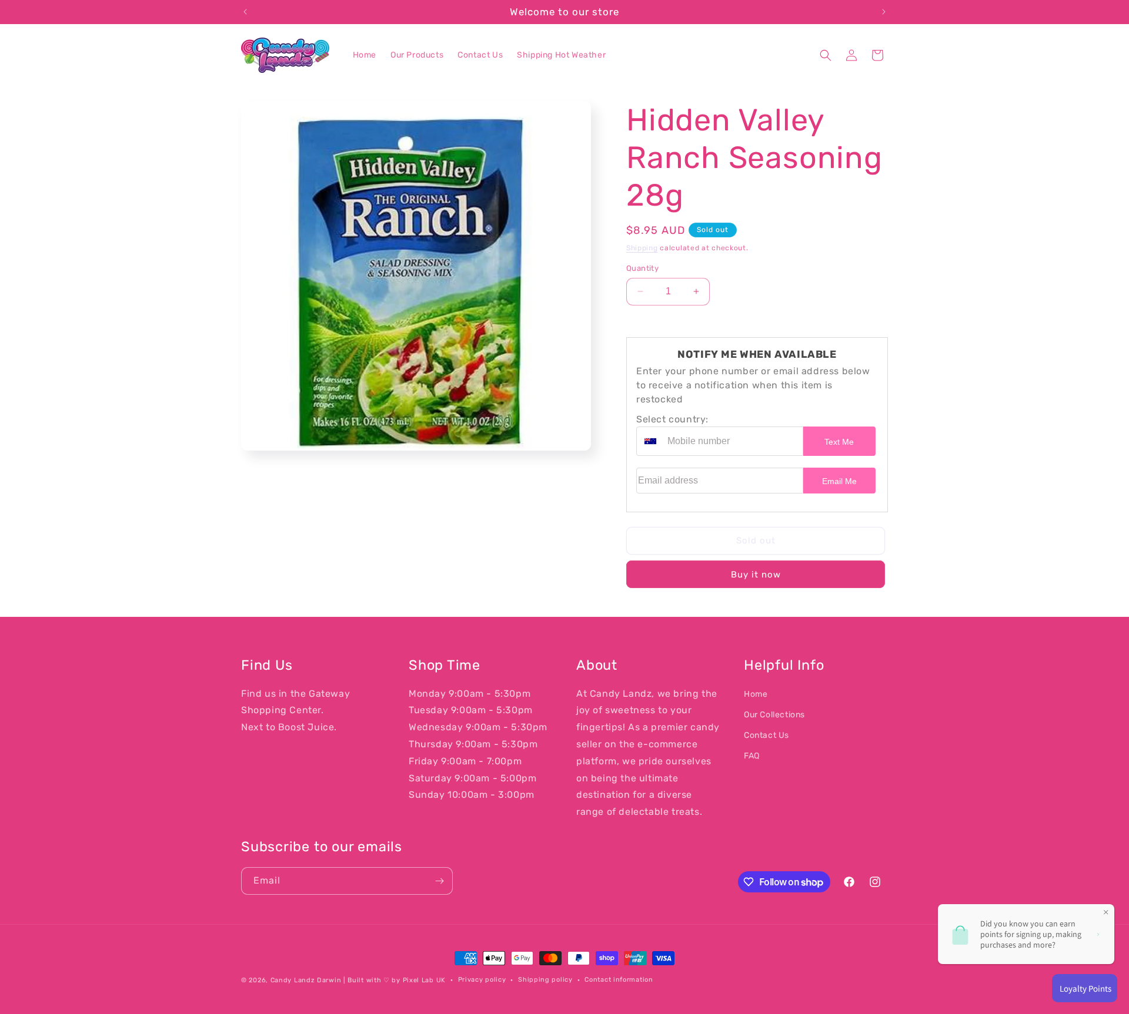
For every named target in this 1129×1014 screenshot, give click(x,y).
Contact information (618, 979)
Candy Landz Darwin (306, 980)
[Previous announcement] (245, 12)
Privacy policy (482, 979)
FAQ (752, 756)
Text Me (839, 441)
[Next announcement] (884, 12)
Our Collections (774, 715)
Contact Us (766, 735)
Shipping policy (545, 979)
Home (755, 694)
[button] (826, 55)
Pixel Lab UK (424, 980)
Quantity (642, 268)
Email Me (839, 481)
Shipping (642, 248)
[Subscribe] (439, 881)
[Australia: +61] (650, 441)
